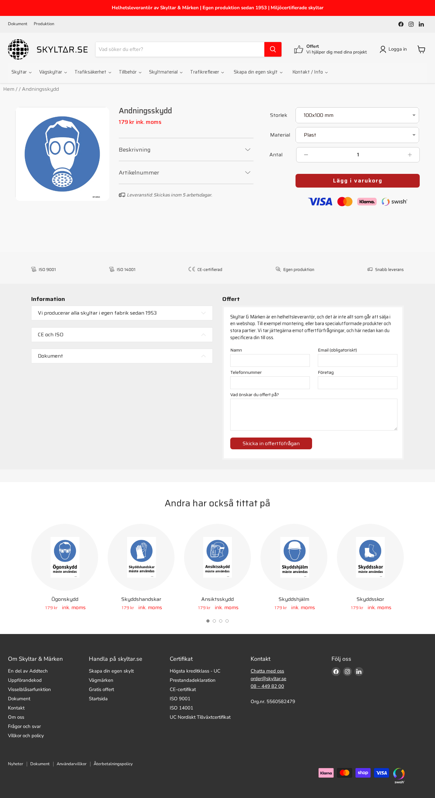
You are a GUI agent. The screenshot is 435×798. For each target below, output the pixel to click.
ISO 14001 (181, 708)
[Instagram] (411, 24)
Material (280, 135)
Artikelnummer (139, 172)
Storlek (278, 115)
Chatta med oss (267, 671)
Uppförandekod (25, 680)
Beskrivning (135, 149)
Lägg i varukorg (357, 180)
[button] (208, 621)
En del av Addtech (28, 671)
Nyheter (15, 764)
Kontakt (16, 708)
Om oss (16, 717)
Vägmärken (101, 680)
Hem (8, 89)
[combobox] (180, 49)
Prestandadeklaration (193, 680)
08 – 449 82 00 (267, 686)
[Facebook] (400, 24)
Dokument (17, 24)
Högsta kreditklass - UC (195, 671)
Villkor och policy (26, 735)
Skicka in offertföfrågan (271, 443)
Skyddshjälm (294, 599)
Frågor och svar (24, 726)
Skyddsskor (370, 599)
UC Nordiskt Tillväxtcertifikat (200, 717)
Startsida (98, 698)
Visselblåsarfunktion (29, 689)
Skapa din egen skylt (111, 671)
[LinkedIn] (421, 24)
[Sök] (273, 49)
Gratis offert (101, 689)
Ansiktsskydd (217, 599)
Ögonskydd (64, 599)
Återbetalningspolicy (113, 764)
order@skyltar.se (268, 678)
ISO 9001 (180, 698)
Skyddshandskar (141, 599)
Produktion (44, 24)
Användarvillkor (72, 764)
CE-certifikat (183, 689)
